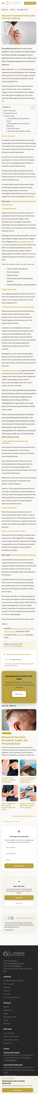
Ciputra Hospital (8, 1033)
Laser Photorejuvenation (11, 997)
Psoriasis (21, 635)
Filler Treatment (8, 984)
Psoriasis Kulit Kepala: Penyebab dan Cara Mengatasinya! (27, 780)
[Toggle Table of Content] (31, 107)
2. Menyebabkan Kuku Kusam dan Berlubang (18, 125)
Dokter (5, 1013)
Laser (12, 821)
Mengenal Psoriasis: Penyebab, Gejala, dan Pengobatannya (15, 740)
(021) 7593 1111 (11, 1075)
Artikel (12, 9)
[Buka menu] (3, 3)
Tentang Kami (7, 1010)
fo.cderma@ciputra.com (16, 963)
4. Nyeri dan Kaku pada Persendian (18, 131)
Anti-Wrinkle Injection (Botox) (13, 980)
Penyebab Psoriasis (10, 113)
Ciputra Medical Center (11, 1036)
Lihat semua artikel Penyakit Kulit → (24, 816)
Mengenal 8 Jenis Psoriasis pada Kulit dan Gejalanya (9, 780)
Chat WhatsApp (16, 966)
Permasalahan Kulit (9, 1017)
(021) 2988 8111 (11, 1060)
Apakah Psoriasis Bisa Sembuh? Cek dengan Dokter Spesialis (27, 805)
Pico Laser (6, 994)
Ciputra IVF (7, 1043)
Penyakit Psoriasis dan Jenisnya (23, 555)
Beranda (5, 9)
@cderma (14, 961)
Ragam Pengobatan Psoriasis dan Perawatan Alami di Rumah (8, 806)
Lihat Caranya (17, 1090)
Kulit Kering (6, 821)
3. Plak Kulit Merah (13, 128)
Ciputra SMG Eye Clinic (11, 1040)
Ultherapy (6, 987)
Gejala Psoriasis (9, 116)
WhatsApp (19, 903)
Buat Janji (19, 694)
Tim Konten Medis (17, 646)
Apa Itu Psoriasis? (10, 110)
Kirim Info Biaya (19, 866)
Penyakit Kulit (22, 9)
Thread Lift (7, 990)
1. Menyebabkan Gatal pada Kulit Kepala (17, 120)
